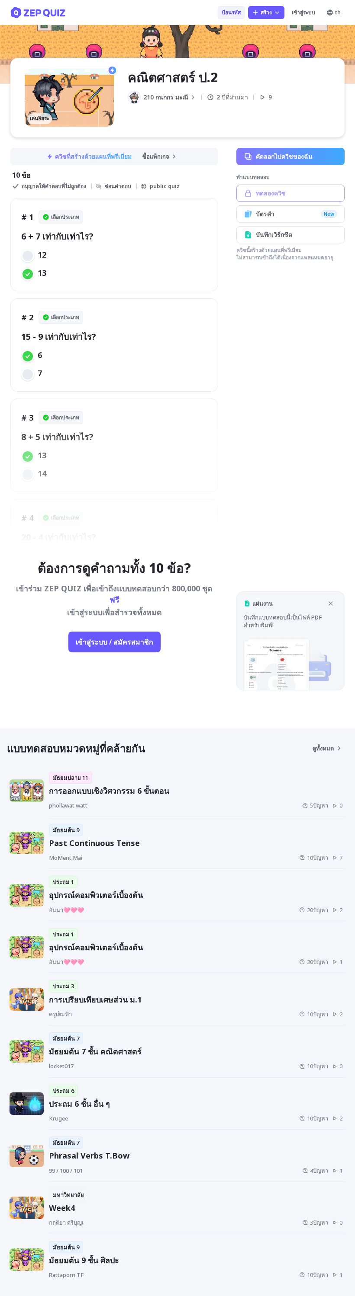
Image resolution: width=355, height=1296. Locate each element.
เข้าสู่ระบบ (303, 12)
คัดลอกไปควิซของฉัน (284, 156)
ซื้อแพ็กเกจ (155, 156)
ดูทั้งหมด (323, 748)
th (338, 12)
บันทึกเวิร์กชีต (274, 234)
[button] (290, 640)
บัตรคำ (295, 214)
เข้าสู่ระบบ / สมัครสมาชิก (114, 642)
